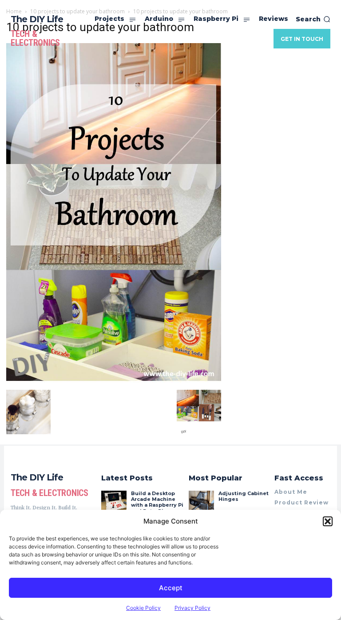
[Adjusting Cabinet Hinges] (201, 503)
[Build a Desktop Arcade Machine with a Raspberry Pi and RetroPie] (113, 503)
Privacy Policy (192, 607)
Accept (170, 588)
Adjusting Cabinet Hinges (243, 496)
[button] (327, 521)
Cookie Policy (143, 607)
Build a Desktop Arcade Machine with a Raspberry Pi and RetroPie (157, 502)
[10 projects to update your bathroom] (113, 380)
